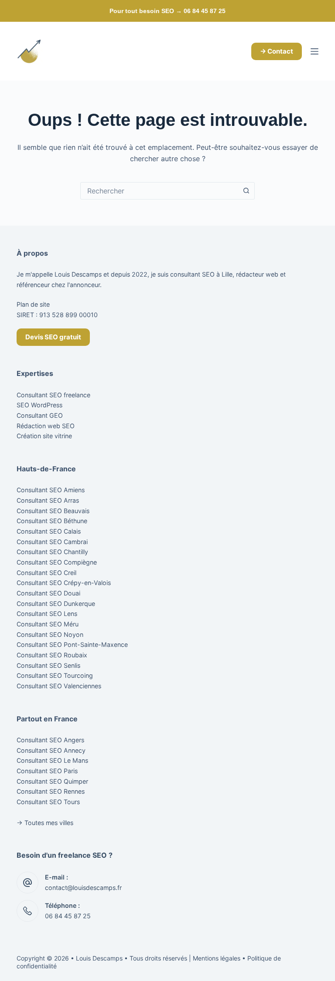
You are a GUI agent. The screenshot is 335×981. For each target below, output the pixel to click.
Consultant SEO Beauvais (53, 510)
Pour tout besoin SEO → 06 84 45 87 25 (167, 10)
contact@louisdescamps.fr (83, 887)
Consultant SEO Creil (46, 572)
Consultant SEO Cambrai (52, 541)
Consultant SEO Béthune (52, 520)
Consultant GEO (40, 415)
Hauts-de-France (46, 468)
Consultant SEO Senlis (48, 665)
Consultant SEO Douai (48, 593)
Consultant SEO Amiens (51, 490)
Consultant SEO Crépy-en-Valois (64, 582)
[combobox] (159, 191)
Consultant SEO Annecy (51, 750)
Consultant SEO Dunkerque (56, 603)
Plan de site (33, 304)
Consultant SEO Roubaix (52, 655)
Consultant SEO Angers (50, 740)
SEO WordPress (39, 405)
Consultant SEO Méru (48, 624)
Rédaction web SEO (46, 426)
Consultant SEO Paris (47, 771)
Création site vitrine (44, 436)
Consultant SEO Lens (47, 613)
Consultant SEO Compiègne (57, 562)
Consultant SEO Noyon (50, 634)
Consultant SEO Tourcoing (55, 675)
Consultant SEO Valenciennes (59, 686)
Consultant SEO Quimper (52, 781)
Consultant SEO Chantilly (52, 551)
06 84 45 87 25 (68, 916)
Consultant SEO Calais (49, 531)
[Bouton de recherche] (246, 191)
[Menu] (314, 51)
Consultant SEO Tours (48, 801)
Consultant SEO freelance (53, 395)
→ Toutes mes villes (45, 822)
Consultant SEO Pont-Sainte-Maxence (72, 644)
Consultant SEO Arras (48, 500)
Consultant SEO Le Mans (52, 760)
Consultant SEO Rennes (51, 791)
